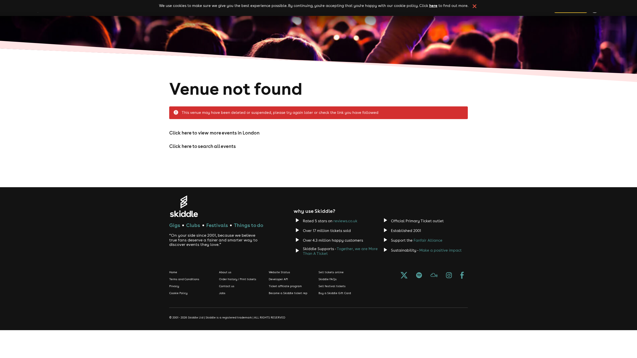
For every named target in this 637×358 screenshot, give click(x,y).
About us (225, 272)
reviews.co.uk (345, 221)
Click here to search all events (202, 146)
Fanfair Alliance (428, 240)
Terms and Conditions (184, 279)
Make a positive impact (440, 250)
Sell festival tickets (332, 286)
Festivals (217, 225)
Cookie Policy (178, 293)
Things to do (248, 225)
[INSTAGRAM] (448, 276)
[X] (404, 276)
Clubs (193, 225)
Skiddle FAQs (327, 279)
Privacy (174, 286)
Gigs (174, 225)
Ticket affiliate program (285, 286)
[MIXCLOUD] (433, 276)
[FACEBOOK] (462, 276)
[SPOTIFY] (419, 276)
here (433, 5)
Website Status (279, 272)
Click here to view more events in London (214, 133)
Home (173, 272)
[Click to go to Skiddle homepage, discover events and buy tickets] (183, 206)
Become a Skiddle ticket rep (288, 293)
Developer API (278, 279)
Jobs (222, 293)
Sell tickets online (331, 272)
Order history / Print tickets (237, 279)
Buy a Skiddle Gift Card (334, 293)
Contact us (226, 286)
